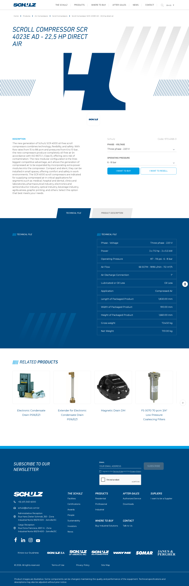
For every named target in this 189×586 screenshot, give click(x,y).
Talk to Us (127, 526)
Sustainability (74, 520)
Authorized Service (132, 498)
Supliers (156, 493)
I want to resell (158, 171)
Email (102, 462)
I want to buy (123, 171)
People (71, 515)
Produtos (26, 16)
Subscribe (153, 466)
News (136, 5)
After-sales (131, 493)
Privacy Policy (135, 471)
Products (79, 5)
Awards (71, 509)
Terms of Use (118, 471)
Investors (72, 526)
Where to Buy (98, 5)
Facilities (72, 498)
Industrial (99, 509)
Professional (101, 504)
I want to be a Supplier (161, 498)
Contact (149, 5)
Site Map (105, 565)
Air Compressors (41, 16)
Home (16, 16)
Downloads (128, 504)
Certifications (74, 504)
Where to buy (104, 520)
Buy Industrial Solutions (106, 526)
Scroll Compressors (59, 16)
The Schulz (61, 5)
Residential (100, 498)
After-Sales (119, 5)
